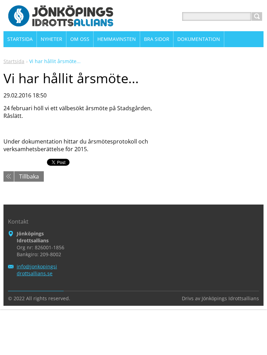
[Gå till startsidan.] (61, 25)
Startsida (13, 61)
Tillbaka (29, 176)
